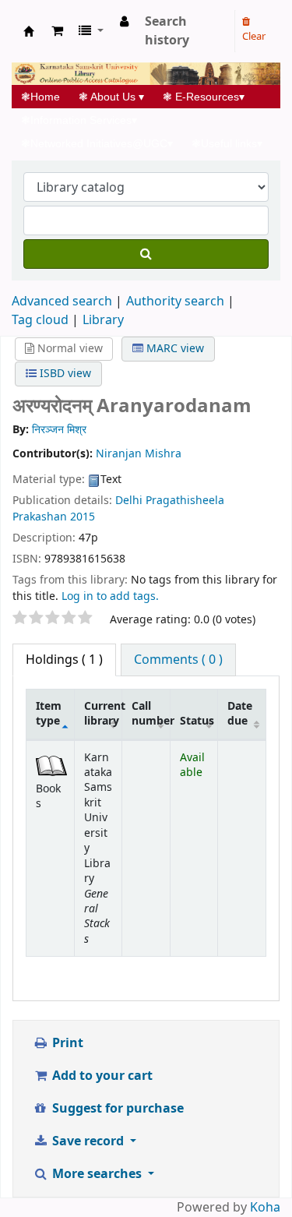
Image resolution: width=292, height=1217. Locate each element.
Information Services (79, 120)
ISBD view (64, 373)
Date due (239, 713)
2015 (82, 517)
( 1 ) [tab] (64, 660)
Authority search (175, 301)
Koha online (28, 31)
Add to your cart (101, 1076)
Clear (254, 36)
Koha (265, 1207)
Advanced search (62, 301)
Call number (151, 713)
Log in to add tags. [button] (110, 596)
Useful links (227, 143)
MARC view (173, 348)
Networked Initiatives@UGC (97, 143)
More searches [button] (97, 1174)
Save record (88, 1141)
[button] (57, 31)
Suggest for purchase (116, 1108)
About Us (111, 96)
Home (45, 96)
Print (66, 1043)
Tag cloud (40, 320)
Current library (103, 713)
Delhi (130, 500)
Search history (167, 31)
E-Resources (204, 96)
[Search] (146, 254)
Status (197, 721)
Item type (49, 713)
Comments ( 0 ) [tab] (178, 660)
